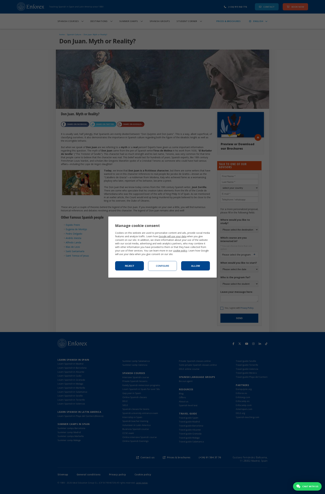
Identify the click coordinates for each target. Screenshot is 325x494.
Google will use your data (172, 236)
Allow (195, 266)
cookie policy (180, 250)
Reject (129, 266)
